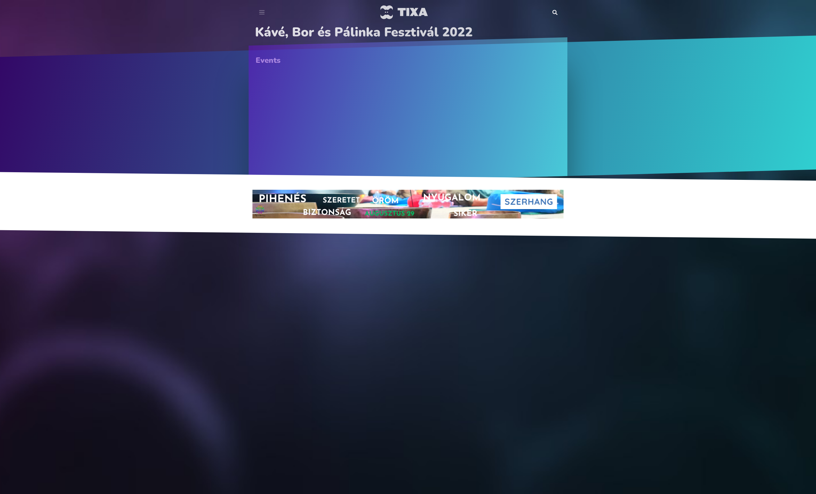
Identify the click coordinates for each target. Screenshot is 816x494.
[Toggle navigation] (262, 12)
